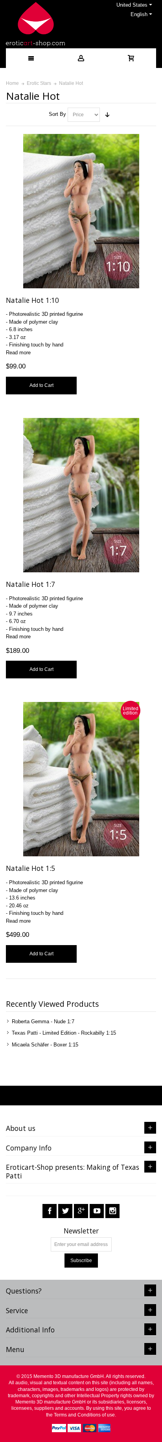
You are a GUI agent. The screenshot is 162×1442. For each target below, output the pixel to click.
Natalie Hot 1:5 (30, 868)
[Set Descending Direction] (107, 115)
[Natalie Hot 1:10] (81, 211)
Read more (18, 352)
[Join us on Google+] (81, 1211)
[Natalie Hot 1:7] (81, 495)
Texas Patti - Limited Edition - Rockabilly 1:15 (64, 1033)
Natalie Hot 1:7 (30, 584)
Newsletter (81, 1231)
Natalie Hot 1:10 (32, 300)
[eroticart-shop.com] (35, 24)
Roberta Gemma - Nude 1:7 (43, 1021)
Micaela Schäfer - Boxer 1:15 (45, 1045)
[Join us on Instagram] (112, 1211)
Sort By (57, 114)
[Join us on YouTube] (97, 1211)
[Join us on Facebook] (49, 1211)
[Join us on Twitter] (65, 1211)
